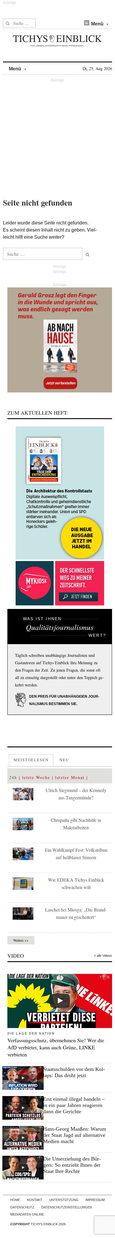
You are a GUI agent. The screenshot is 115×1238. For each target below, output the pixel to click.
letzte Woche (36, 777)
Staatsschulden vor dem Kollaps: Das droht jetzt (74, 1072)
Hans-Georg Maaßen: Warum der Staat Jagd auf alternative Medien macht (74, 1135)
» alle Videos (103, 955)
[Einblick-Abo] (59, 493)
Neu (64, 759)
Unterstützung (63, 1200)
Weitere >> (21, 940)
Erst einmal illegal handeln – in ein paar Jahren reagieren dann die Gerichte (74, 1105)
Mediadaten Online (27, 1214)
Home (15, 1200)
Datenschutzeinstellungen (66, 1207)
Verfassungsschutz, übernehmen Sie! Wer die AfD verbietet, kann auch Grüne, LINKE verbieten (55, 1047)
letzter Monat (70, 777)
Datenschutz (22, 1207)
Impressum (95, 1200)
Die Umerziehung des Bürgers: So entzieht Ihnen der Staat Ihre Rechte (72, 1165)
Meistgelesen (31, 759)
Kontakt (34, 1200)
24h (13, 777)
